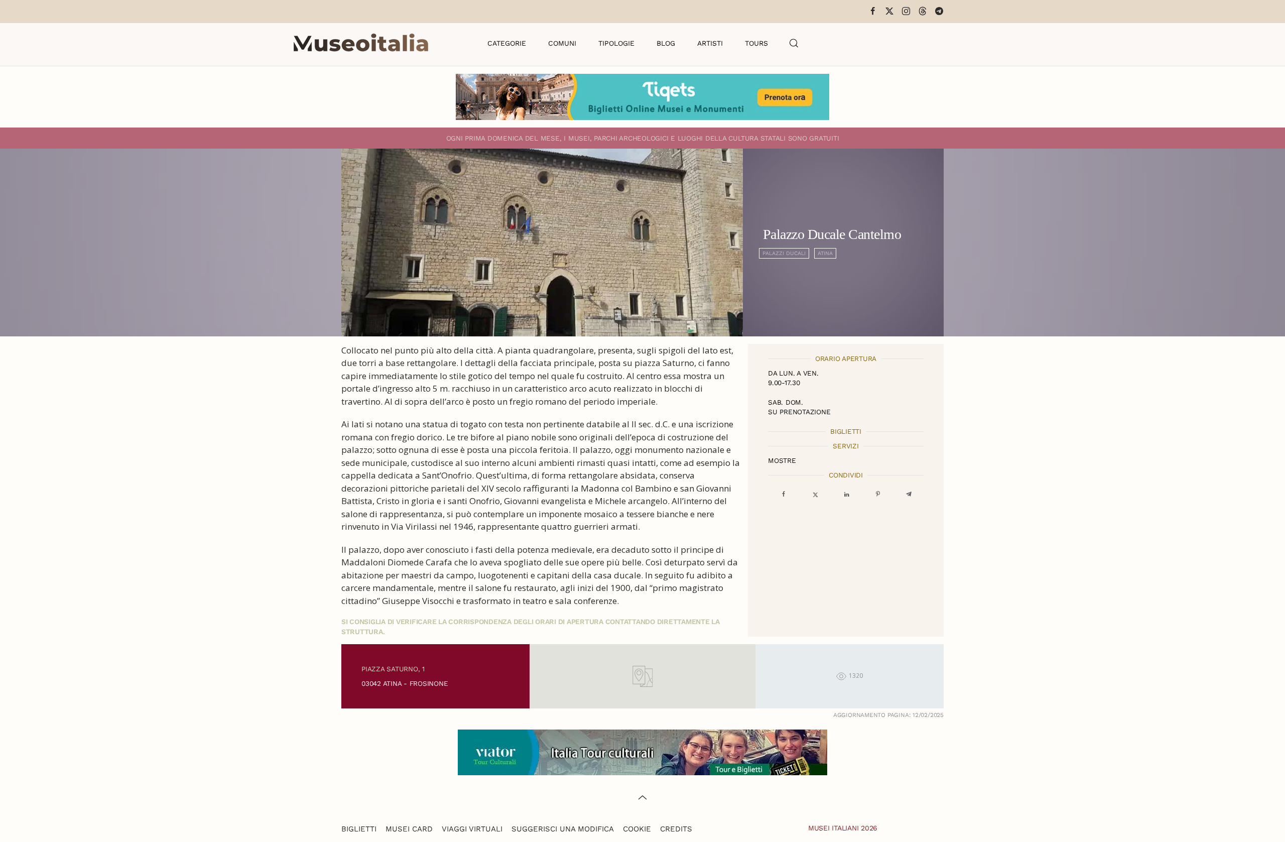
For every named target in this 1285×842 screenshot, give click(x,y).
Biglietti (358, 828)
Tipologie (616, 43)
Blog (666, 43)
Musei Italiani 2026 (842, 828)
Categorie (506, 43)
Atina (825, 253)
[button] (794, 43)
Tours (756, 43)
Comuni (562, 43)
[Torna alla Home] (361, 43)
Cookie (637, 828)
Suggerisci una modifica (562, 828)
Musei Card (409, 828)
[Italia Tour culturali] (642, 751)
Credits (676, 828)
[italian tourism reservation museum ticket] (642, 97)
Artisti (710, 43)
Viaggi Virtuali (472, 828)
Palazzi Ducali (784, 253)
